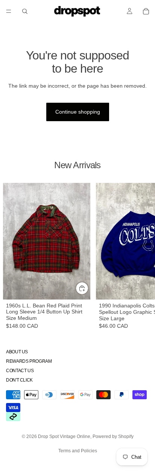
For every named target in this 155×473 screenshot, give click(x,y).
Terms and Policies (77, 450)
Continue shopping (77, 112)
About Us (17, 351)
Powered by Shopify (113, 436)
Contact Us (19, 370)
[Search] (25, 11)
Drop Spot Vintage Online (64, 436)
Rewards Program (29, 361)
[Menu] (8, 11)
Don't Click (19, 380)
